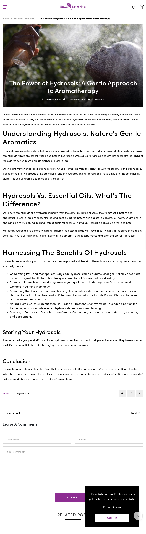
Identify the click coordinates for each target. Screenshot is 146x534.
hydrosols (23, 393)
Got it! (112, 517)
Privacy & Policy (112, 507)
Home (6, 18)
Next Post (137, 413)
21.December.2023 (75, 99)
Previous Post (11, 413)
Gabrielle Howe (53, 99)
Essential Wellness (24, 18)
